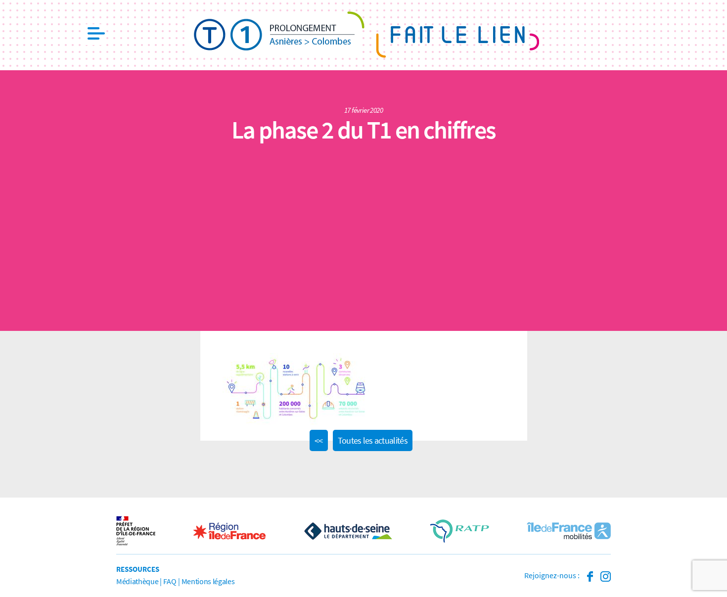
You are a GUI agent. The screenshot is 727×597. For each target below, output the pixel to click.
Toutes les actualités (373, 440)
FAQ (169, 581)
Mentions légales (208, 581)
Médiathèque (137, 581)
